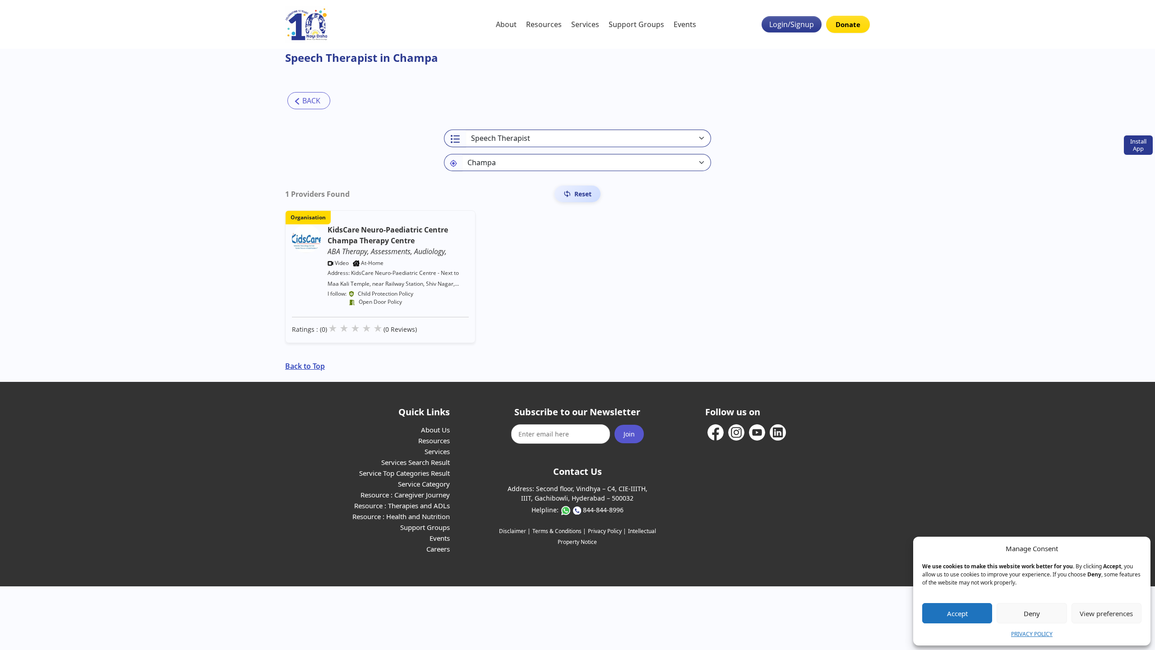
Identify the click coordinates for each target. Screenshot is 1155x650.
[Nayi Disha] (306, 24)
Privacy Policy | (607, 531)
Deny (1032, 613)
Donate (848, 24)
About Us (435, 429)
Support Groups (636, 24)
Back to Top (305, 366)
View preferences (1106, 613)
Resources (544, 24)
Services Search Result (415, 462)
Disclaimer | (515, 531)
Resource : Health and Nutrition (401, 516)
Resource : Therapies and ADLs (402, 505)
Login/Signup (791, 24)
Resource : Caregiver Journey (405, 494)
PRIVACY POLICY (1032, 634)
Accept (957, 613)
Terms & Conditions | (559, 531)
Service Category (424, 483)
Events (685, 24)
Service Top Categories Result (404, 473)
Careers (438, 548)
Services (585, 24)
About (506, 24)
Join (629, 434)
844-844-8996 (603, 510)
